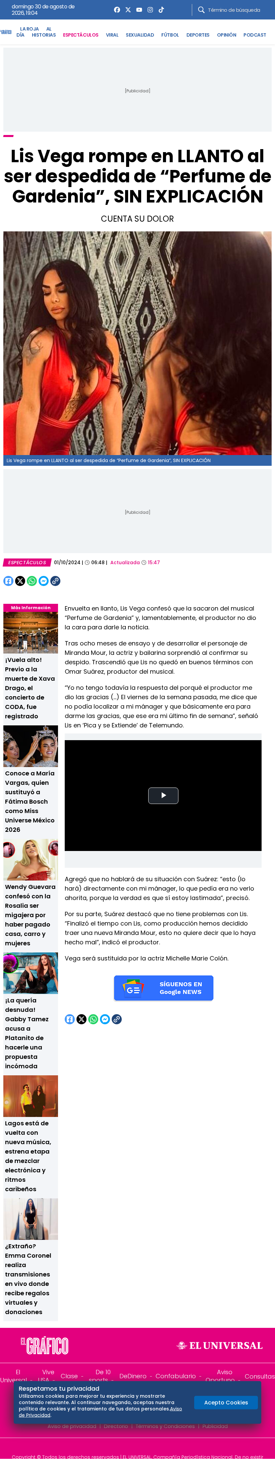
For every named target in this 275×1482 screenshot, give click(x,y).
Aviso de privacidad (72, 1426)
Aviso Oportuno (220, 1376)
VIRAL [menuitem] (112, 35)
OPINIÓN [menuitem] (226, 35)
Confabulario (176, 1376)
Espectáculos (27, 562)
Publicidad (215, 1426)
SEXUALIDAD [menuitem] (140, 35)
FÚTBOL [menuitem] (170, 35)
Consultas (260, 1376)
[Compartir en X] (20, 581)
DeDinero (133, 1376)
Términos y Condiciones (165, 1426)
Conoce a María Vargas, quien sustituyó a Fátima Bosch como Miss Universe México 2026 (30, 801)
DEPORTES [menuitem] (198, 35)
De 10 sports (100, 1376)
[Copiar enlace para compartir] (72, 581)
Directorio (116, 1426)
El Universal (13, 1376)
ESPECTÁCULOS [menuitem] (80, 35)
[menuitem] (115, 10)
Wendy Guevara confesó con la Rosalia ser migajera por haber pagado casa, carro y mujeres (30, 915)
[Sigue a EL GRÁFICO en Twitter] (135, 1448)
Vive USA (46, 1376)
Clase (69, 1376)
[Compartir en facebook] (8, 581)
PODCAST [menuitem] (254, 35)
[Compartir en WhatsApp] (32, 581)
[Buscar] (201, 10)
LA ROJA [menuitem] (29, 29)
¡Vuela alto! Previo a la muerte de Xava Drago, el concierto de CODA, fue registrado (30, 688)
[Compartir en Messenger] (44, 581)
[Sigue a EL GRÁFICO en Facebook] (130, 1448)
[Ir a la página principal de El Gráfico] (5, 32)
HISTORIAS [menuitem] (44, 35)
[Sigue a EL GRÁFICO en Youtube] (144, 1448)
